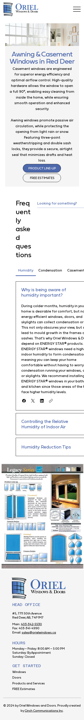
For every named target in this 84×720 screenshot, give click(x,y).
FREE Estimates (23, 689)
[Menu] (77, 9)
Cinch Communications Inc (44, 710)
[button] (24, 400)
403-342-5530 (31, 624)
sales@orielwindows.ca (39, 632)
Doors (16, 677)
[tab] (26, 270)
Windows (19, 672)
